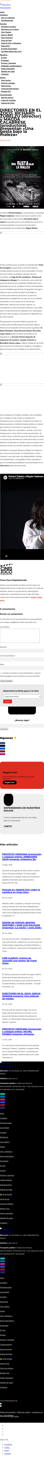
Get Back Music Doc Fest (11, 52)
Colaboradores (6, 1180)
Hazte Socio (6, 86)
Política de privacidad (7, 1412)
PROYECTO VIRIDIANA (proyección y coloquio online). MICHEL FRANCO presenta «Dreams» (21, 1031)
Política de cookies (23, 1412)
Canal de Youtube (8, 100)
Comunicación (6, 95)
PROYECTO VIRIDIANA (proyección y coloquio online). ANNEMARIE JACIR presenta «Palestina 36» (21, 857)
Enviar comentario (6, 681)
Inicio (2, 12)
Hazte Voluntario (8, 69)
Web (2, 664)
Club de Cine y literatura (11, 43)
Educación (5, 46)
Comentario (5, 627)
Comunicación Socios (10, 89)
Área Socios (6, 80)
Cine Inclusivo (7, 38)
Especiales (4, 1161)
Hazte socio (4, 1199)
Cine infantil (4, 1128)
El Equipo (5, 60)
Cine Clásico (6, 32)
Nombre (4, 647)
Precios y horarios (7, 1175)
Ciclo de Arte (6, 41)
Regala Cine (4, 1209)
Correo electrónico (8, 656)
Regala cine (6, 91)
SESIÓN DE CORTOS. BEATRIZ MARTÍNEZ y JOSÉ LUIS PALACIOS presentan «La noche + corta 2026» (22, 925)
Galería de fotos (6, 1190)
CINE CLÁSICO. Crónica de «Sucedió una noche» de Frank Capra (19, 960)
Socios (2, 78)
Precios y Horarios (8, 63)
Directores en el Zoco (10, 29)
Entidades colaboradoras (11, 66)
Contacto (5, 74)
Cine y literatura (6, 1152)
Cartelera (4, 15)
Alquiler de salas (8, 72)
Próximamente (7, 21)
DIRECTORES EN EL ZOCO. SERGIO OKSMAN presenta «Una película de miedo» (21, 996)
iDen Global (14, 1416)
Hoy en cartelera (8, 18)
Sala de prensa (7, 98)
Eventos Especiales (9, 49)
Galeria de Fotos (8, 103)
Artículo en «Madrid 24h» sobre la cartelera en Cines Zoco (21, 890)
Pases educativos (7, 1156)
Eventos (3, 24)
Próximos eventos (8, 27)
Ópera (2, 1147)
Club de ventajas (8, 83)
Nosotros (3, 55)
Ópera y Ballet (7, 35)
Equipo (3, 1171)
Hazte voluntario (6, 1213)
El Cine (4, 58)
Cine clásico (4, 1142)
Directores (4, 1137)
